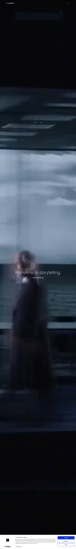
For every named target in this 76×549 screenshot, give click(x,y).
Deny (66, 544)
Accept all (66, 537)
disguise (10, 3)
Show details (18, 546)
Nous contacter (37, 277)
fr (68, 3)
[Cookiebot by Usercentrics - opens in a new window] (7, 547)
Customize (65, 541)
